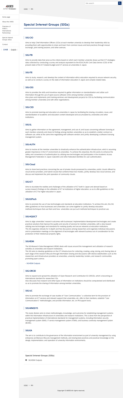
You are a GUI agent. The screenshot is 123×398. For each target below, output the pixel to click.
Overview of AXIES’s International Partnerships (6, 30)
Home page (6, 17)
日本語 (5, 49)
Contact (5, 44)
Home (26, 9)
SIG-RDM (29, 241)
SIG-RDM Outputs (33, 263)
